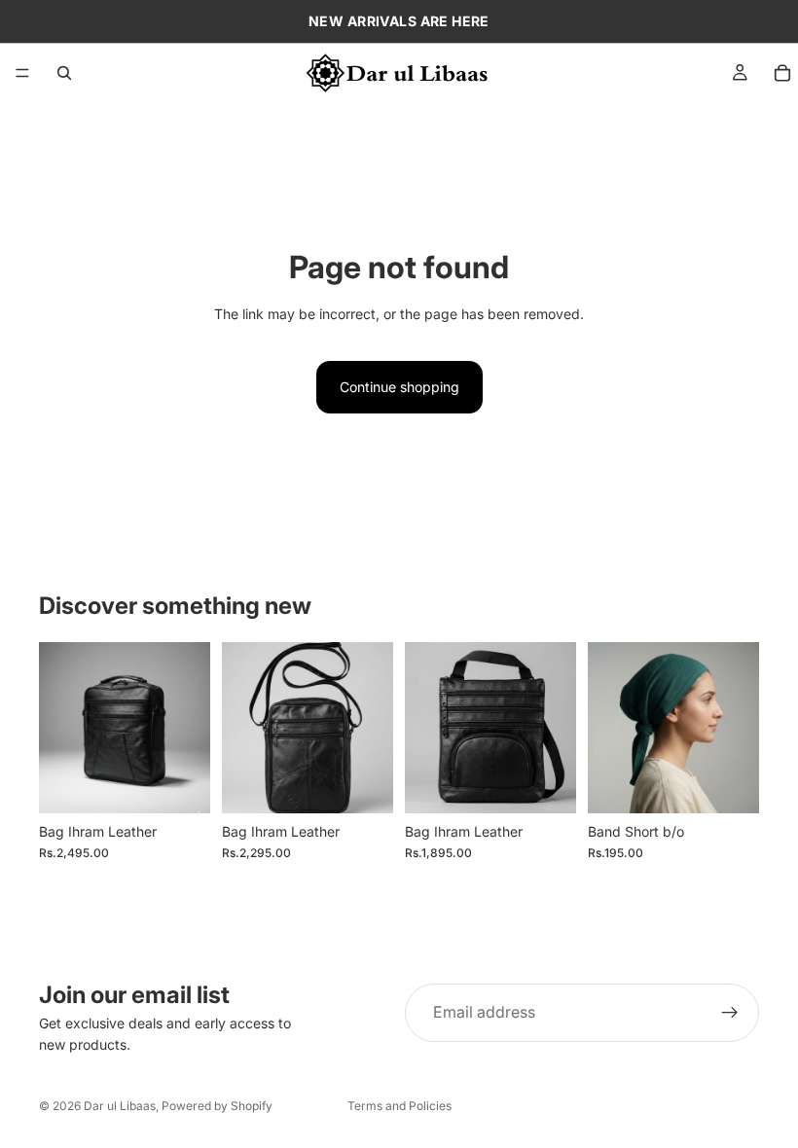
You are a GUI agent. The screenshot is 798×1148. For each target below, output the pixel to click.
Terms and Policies (399, 1105)
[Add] (180, 783)
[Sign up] (729, 1012)
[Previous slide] (609, 727)
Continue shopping (399, 386)
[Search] (64, 73)
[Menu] (22, 73)
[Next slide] (737, 727)
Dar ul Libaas (120, 1105)
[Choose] (728, 783)
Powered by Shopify (217, 1105)
